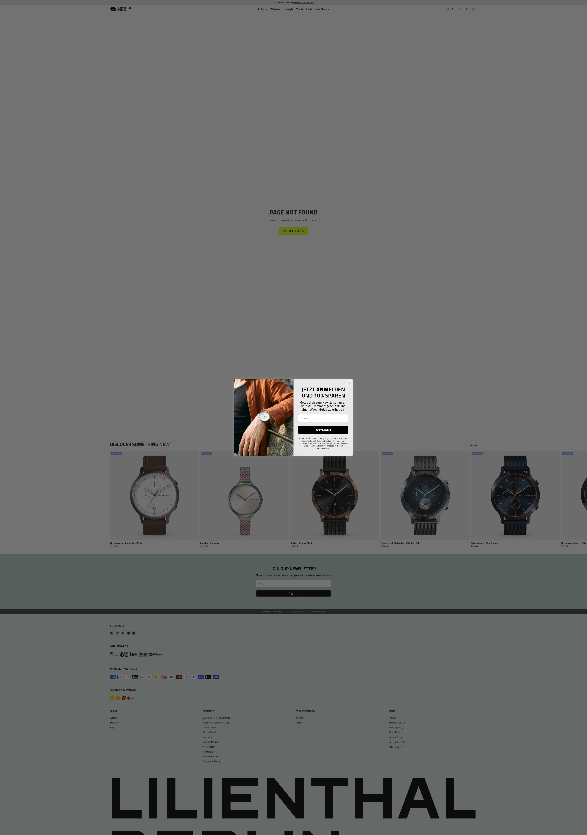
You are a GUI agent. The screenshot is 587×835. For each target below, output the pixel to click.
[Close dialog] (349, 383)
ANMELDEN (323, 429)
